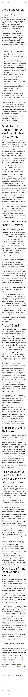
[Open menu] (25, 3)
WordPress (15, 694)
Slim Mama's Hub (6, 2)
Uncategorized (19, 675)
